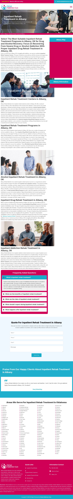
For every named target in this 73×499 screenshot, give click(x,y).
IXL (21, 448)
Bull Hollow (5, 434)
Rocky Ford (59, 410)
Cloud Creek (5, 448)
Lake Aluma (41, 405)
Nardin (39, 436)
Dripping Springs (24, 407)
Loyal (39, 417)
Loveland (40, 415)
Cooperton (5, 450)
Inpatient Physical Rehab (32, 475)
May (39, 424)
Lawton (40, 409)
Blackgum (5, 426)
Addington (5, 405)
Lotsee (40, 414)
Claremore (5, 443)
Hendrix (22, 438)
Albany (6, 33)
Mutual (40, 434)
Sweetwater (59, 433)
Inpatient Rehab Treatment (31, 472)
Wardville (58, 445)
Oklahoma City (41, 446)
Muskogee (40, 433)
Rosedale (58, 412)
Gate (22, 427)
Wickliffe (58, 448)
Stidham (58, 424)
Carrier (4, 438)
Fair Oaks (23, 419)
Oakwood (40, 445)
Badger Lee (5, 417)
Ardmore (5, 412)
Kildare (22, 453)
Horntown (23, 446)
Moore (39, 429)
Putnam (58, 407)
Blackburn (5, 424)
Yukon (57, 451)
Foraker (22, 424)
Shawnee (58, 417)
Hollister (22, 443)
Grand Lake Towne (25, 433)
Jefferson (23, 450)
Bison (4, 421)
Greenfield (23, 434)
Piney (39, 455)
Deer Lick (5, 451)
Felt (21, 422)
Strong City (58, 429)
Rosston (58, 414)
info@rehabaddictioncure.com (64, 1)
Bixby (4, 422)
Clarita (4, 445)
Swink (57, 434)
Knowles (22, 455)
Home (2, 33)
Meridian (40, 426)
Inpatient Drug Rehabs (32, 468)
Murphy (40, 431)
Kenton (22, 451)
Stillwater (58, 426)
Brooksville (5, 431)
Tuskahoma (59, 441)
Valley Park (58, 443)
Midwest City (41, 427)
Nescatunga (41, 438)
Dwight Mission (24, 410)
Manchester (41, 421)
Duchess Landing (25, 409)
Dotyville (4, 455)
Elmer (22, 414)
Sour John (58, 422)
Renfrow (58, 409)
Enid (22, 415)
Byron (4, 436)
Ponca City (58, 405)
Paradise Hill (41, 453)
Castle (4, 439)
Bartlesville (5, 419)
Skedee (58, 419)
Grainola (22, 431)
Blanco (4, 427)
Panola (40, 451)
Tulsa (57, 439)
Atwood (4, 415)
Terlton (57, 436)
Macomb (40, 419)
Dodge (4, 453)
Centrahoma (5, 441)
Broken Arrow (6, 429)
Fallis (22, 421)
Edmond (22, 412)
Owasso (40, 450)
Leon (39, 410)
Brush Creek (5, 433)
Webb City (58, 446)
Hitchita (22, 441)
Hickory (22, 439)
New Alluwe (41, 439)
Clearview (5, 446)
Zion (57, 453)
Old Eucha (40, 448)
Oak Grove (40, 443)
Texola (57, 438)
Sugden (58, 431)
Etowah (22, 417)
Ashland (4, 414)
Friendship (23, 426)
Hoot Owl (23, 445)
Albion (4, 409)
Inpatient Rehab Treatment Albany (17, 33)
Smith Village (59, 421)
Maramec (40, 422)
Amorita (4, 410)
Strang (57, 427)
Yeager (58, 450)
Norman (40, 441)
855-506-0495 (55, 468)
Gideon (22, 429)
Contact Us (29, 480)
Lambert (40, 407)
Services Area (30, 478)
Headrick (23, 436)
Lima (39, 412)
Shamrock (58, 415)
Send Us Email (55, 471)
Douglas (22, 405)
